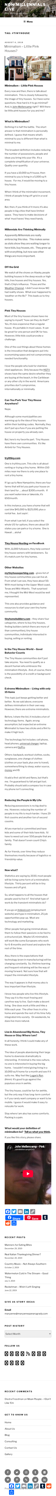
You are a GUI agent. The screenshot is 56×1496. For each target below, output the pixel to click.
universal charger (29, 743)
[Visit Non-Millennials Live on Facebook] (17, 1363)
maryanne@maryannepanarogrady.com (26, 1313)
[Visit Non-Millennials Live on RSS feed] (28, 1354)
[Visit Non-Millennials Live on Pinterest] (22, 1363)
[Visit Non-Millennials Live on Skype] (44, 1354)
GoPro (21, 747)
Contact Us (11, 1447)
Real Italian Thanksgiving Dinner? (23, 1254)
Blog (7, 1435)
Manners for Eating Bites (18, 1245)
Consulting (11, 1441)
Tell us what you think (37, 1131)
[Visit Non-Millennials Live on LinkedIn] (6, 1363)
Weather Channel (14, 288)
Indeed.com (24, 910)
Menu (30, 21)
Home (8, 1422)
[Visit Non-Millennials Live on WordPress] (6, 1354)
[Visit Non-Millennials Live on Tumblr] (33, 1354)
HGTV (46, 369)
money (8, 770)
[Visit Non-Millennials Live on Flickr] (22, 1354)
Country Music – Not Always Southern (25, 1264)
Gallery (8, 1454)
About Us (10, 1428)
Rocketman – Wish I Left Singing (22, 1286)
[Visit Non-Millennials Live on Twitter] (12, 1363)
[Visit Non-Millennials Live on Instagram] (12, 1354)
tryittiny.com (12, 458)
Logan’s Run (36, 1075)
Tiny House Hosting (16, 543)
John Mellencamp (22, 106)
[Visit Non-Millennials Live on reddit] (39, 1354)
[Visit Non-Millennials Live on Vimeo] (17, 1354)
